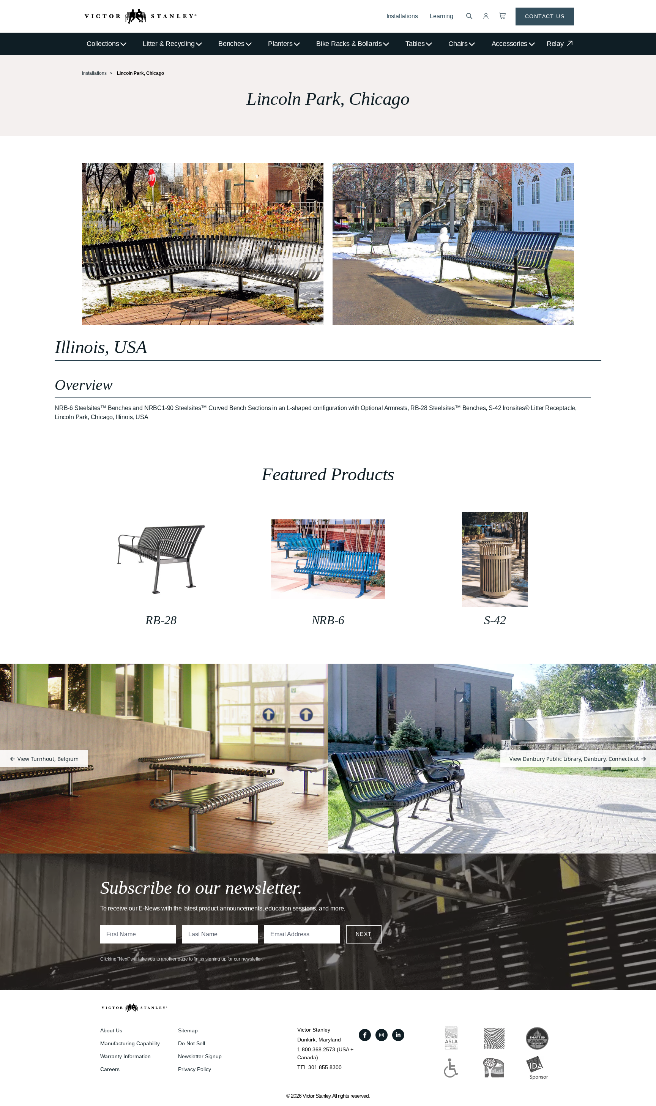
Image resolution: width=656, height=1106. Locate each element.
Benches (231, 43)
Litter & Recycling (168, 43)
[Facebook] (365, 1035)
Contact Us (545, 16)
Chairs (458, 43)
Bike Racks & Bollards (349, 43)
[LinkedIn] (398, 1035)
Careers (110, 1069)
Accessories (510, 43)
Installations (402, 16)
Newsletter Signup (200, 1056)
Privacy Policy (194, 1069)
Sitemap (188, 1030)
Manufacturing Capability (130, 1043)
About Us (111, 1030)
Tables (415, 43)
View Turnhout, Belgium (47, 758)
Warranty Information (125, 1056)
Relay (556, 43)
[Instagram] (381, 1035)
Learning (441, 16)
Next (364, 934)
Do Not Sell (191, 1043)
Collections (103, 43)
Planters (280, 43)
